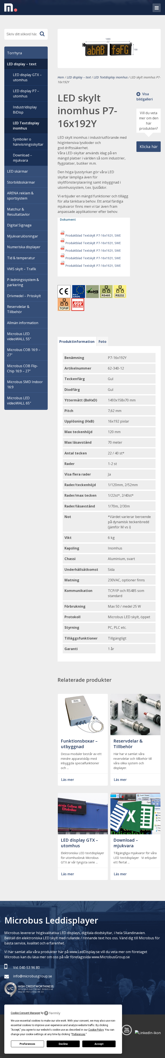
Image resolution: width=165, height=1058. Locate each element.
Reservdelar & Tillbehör (18, 309)
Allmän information (22, 322)
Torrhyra (14, 53)
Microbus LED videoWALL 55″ (19, 336)
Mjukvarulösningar (22, 236)
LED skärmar (17, 171)
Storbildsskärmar (21, 182)
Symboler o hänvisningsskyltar (28, 142)
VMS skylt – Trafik (21, 269)
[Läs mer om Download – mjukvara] (135, 831)
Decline (63, 1044)
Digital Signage (19, 225)
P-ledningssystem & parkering (23, 282)
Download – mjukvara (22, 158)
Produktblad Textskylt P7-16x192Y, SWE (93, 235)
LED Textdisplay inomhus (111, 77)
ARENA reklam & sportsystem (20, 196)
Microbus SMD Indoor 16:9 (25, 384)
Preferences (27, 1044)
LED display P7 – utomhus (26, 93)
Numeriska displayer (23, 247)
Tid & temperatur (21, 258)
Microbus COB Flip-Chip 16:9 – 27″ (22, 368)
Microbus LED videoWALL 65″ (19, 401)
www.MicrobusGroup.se (111, 957)
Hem (61, 77)
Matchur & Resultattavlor (18, 212)
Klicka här (149, 146)
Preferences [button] (78, 1034)
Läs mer (67, 779)
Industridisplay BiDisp (25, 110)
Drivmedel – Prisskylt (24, 295)
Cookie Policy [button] (96, 1029)
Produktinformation (77, 341)
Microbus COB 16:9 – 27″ (23, 352)
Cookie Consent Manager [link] (25, 1012)
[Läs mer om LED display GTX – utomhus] (83, 831)
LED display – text (79, 77)
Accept (99, 1044)
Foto (102, 341)
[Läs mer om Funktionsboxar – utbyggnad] (83, 732)
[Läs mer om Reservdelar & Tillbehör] (135, 732)
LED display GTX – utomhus (27, 77)
